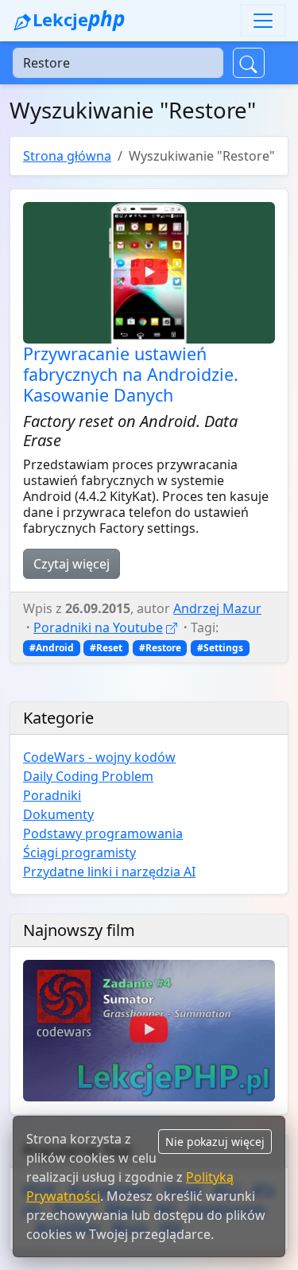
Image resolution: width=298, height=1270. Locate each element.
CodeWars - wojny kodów (99, 757)
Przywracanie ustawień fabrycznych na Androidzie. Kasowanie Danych (130, 374)
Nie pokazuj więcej (215, 1141)
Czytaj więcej (71, 564)
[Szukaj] (249, 63)
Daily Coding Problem (88, 776)
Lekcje (78, 18)
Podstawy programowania (103, 833)
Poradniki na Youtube (98, 627)
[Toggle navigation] (263, 21)
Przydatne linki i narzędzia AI (109, 871)
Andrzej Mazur (217, 608)
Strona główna (67, 156)
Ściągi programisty (79, 852)
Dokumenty (58, 814)
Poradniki (52, 795)
